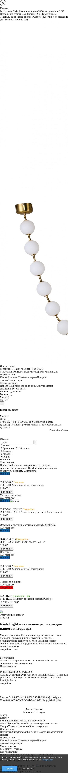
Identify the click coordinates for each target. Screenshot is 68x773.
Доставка (9, 371)
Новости (4, 385)
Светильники (53, 11)
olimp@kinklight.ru (51, 700)
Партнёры (36, 368)
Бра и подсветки (31, 11)
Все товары (9, 11)
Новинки (5, 459)
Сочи (3, 419)
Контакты (19, 371)
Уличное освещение (18, 726)
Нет (5, 400)
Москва (17, 391)
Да (1, 400)
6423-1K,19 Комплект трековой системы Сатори (26, 598)
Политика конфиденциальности (26, 385)
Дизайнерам (6, 368)
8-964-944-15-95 (32, 700)
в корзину (6, 491)
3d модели (47, 424)
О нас (14, 732)
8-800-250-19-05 (26, 421)
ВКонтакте (29, 712)
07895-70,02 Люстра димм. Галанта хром (22, 485)
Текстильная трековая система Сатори (23, 16)
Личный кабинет (9, 377)
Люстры (33, 14)
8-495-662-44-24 (8, 421)
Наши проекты (22, 368)
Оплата (57, 424)
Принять (10, 768)
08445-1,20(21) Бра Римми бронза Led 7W (22, 542)
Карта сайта (19, 388)
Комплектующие (16, 19)
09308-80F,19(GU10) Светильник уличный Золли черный (31, 512)
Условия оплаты (49, 371)
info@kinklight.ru (44, 421)
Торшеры (49, 14)
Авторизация (15, 380)
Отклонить (27, 768)
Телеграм (40, 712)
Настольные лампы (13, 14)
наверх (3, 715)
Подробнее (47, 760)
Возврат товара (32, 371)
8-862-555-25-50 (14, 700)
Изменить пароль (27, 377)
